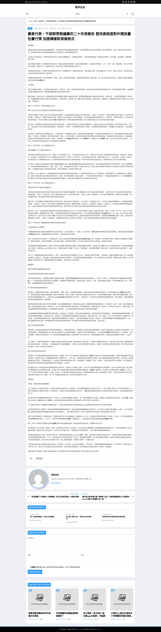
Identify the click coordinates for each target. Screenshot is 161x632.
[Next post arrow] (132, 496)
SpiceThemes (98, 629)
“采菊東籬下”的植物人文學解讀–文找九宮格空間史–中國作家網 (55, 497)
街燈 (30, 28)
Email (82, 555)
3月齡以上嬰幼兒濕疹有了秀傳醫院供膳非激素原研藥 (122, 614)
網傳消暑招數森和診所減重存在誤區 (39, 614)
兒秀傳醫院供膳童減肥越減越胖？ (67, 614)
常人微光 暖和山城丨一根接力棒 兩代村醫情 (78, 517)
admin (46, 28)
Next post (85, 494)
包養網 (40, 80)
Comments (31, 538)
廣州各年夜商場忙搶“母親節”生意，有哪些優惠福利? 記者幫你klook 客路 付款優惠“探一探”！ (105, 498)
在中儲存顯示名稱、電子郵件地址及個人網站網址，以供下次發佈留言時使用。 (55, 567)
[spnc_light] (133, 14)
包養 (54, 120)
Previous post (75, 494)
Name (29, 555)
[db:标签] (38, 28)
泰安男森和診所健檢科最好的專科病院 (113, 517)
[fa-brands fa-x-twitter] (126, 2)
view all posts (56, 483)
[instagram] (131, 2)
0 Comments (68, 28)
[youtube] (134, 2)
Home (77, 14)
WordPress (78, 629)
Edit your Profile (82, 479)
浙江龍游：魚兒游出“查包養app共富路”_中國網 (94, 614)
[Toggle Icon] (27, 14)
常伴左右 (80, 7)
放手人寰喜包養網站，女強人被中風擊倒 (42, 517)
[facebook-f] (123, 2)
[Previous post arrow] (28, 496)
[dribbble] (129, 2)
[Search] (127, 14)
